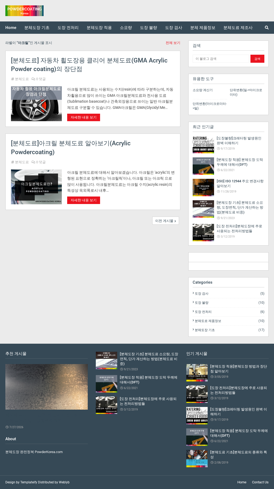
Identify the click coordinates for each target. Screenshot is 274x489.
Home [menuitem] (10, 27)
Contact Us (260, 482)
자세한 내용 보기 (84, 117)
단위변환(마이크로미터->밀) (210, 106)
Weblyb (64, 482)
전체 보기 (173, 43)
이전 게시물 (164, 221)
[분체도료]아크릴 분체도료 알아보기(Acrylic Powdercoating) (71, 147)
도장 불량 (229, 303)
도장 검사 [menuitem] (173, 27)
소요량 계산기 (203, 90)
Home (241, 482)
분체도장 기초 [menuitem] (37, 27)
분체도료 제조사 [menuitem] (238, 27)
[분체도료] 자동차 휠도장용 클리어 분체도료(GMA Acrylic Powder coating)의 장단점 (89, 65)
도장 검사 (229, 293)
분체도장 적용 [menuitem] (99, 27)
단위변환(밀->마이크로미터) (246, 92)
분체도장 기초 (229, 330)
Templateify (28, 482)
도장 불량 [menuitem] (148, 27)
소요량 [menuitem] (126, 27)
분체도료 (22, 79)
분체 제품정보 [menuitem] (202, 27)
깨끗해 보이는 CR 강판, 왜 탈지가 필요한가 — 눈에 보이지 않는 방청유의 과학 (45, 418)
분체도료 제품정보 (229, 321)
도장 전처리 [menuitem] (68, 27)
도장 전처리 (229, 312)
